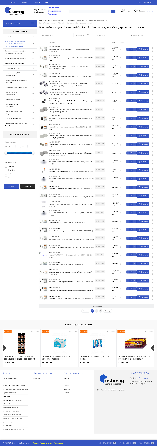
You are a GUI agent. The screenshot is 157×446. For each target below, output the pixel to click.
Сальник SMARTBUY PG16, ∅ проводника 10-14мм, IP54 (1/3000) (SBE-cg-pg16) (71, 214)
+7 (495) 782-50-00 (38, 10)
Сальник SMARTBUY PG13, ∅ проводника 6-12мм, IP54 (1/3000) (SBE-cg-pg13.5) (71, 180)
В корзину (144, 49)
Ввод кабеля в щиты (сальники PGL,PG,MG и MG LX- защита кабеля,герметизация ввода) (15, 44)
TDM (9, 174)
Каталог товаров (12, 23)
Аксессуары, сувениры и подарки (13, 429)
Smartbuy (11, 170)
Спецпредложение (54, 11)
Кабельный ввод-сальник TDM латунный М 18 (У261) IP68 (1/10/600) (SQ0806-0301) (70, 273)
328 (33, 93)
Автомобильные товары (10, 407)
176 (33, 113)
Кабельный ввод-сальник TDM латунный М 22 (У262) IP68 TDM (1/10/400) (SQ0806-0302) (68, 68)
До (18, 146)
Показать (11, 186)
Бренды (37, 2)
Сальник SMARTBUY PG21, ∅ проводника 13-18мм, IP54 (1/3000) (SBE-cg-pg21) (71, 256)
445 (33, 119)
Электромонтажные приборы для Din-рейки (16, 125)
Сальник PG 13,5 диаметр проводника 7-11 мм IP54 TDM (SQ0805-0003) (71, 239)
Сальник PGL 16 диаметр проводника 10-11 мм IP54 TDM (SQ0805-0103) (71, 247)
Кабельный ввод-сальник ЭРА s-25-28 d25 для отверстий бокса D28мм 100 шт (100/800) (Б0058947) (71, 154)
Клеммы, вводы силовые (13, 68)
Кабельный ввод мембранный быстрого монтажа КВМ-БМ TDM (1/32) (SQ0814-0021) (71, 205)
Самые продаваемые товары (78, 325)
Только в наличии (103, 35)
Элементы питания (9, 382)
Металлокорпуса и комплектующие (11, 93)
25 (33, 125)
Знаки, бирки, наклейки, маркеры (15, 58)
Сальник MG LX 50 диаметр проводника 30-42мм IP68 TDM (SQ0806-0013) (70, 119)
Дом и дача (6, 404)
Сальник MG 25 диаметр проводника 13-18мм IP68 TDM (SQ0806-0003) (71, 290)
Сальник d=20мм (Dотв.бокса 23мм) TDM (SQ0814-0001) (66, 264)
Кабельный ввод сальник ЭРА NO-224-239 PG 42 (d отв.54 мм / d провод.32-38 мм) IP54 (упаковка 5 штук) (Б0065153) (69, 85)
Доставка (67, 389)
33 (33, 99)
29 (33, 105)
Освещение (6, 396)
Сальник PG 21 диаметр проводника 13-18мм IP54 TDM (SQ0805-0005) (71, 298)
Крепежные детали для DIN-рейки (16, 87)
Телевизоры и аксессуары (11, 411)
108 (33, 44)
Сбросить (28, 186)
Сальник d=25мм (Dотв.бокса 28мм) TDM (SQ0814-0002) (66, 222)
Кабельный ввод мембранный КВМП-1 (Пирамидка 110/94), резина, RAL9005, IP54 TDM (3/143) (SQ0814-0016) (70, 102)
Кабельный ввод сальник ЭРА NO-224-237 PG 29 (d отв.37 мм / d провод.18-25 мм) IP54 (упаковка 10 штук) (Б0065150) (69, 93)
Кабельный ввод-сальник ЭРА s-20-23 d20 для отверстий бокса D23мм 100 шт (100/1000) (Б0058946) (71, 111)
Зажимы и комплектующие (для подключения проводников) (15, 52)
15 (33, 87)
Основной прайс (53, 8)
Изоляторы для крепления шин (15, 63)
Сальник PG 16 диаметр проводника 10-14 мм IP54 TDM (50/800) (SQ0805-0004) (69, 50)
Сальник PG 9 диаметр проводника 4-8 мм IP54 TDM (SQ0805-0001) (70, 76)
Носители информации (10, 378)
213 (33, 52)
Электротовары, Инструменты (12, 400)
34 (33, 36)
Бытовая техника (8, 425)
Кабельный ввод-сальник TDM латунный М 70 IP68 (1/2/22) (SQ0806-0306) (70, 145)
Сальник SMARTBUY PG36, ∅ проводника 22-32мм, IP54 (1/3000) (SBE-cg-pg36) (71, 163)
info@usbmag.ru (39, 12)
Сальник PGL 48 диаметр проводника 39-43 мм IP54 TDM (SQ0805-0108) (71, 197)
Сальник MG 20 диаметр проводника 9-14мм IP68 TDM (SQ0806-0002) (71, 231)
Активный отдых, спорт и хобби (12, 418)
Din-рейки (8, 36)
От (6, 146)
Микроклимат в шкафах (12, 99)
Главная (12, 2)
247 (33, 58)
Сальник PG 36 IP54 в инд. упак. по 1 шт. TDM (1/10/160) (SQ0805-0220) (71, 171)
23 (33, 68)
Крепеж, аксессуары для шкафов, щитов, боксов (15, 81)
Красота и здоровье (9, 422)
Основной (36, 443)
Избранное (36, 378)
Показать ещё (97, 306)
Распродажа (52, 14)
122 (33, 74)
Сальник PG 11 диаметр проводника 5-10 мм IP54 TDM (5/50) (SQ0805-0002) (71, 59)
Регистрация (147, 2)
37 (33, 81)
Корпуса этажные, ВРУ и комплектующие (13, 74)
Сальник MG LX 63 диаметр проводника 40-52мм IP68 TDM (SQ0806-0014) (70, 128)
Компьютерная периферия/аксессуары (15, 389)
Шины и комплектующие (13, 119)
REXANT (11, 166)
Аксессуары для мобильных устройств (15, 385)
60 (33, 63)
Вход (139, 2)
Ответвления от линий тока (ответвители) (13, 105)
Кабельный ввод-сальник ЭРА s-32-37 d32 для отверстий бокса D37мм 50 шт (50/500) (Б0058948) (71, 137)
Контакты (67, 393)
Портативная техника (9, 393)
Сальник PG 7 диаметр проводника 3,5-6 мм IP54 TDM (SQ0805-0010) (70, 188)
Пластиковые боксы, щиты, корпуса (14, 113)
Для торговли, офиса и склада (12, 414)
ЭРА (9, 177)
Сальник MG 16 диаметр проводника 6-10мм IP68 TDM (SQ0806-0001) (71, 282)
